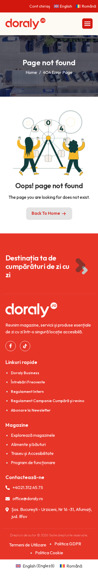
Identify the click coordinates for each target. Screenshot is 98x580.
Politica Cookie (49, 552)
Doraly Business (25, 372)
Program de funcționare (33, 462)
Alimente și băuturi (28, 444)
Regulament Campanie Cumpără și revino (47, 400)
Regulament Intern (27, 391)
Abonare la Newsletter (31, 410)
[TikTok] (25, 346)
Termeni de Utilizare (27, 545)
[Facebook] (10, 346)
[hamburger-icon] (87, 23)
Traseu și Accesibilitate (32, 453)
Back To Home (46, 213)
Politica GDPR (67, 543)
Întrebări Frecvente (28, 382)
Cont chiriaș (39, 6)
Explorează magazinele (33, 435)
